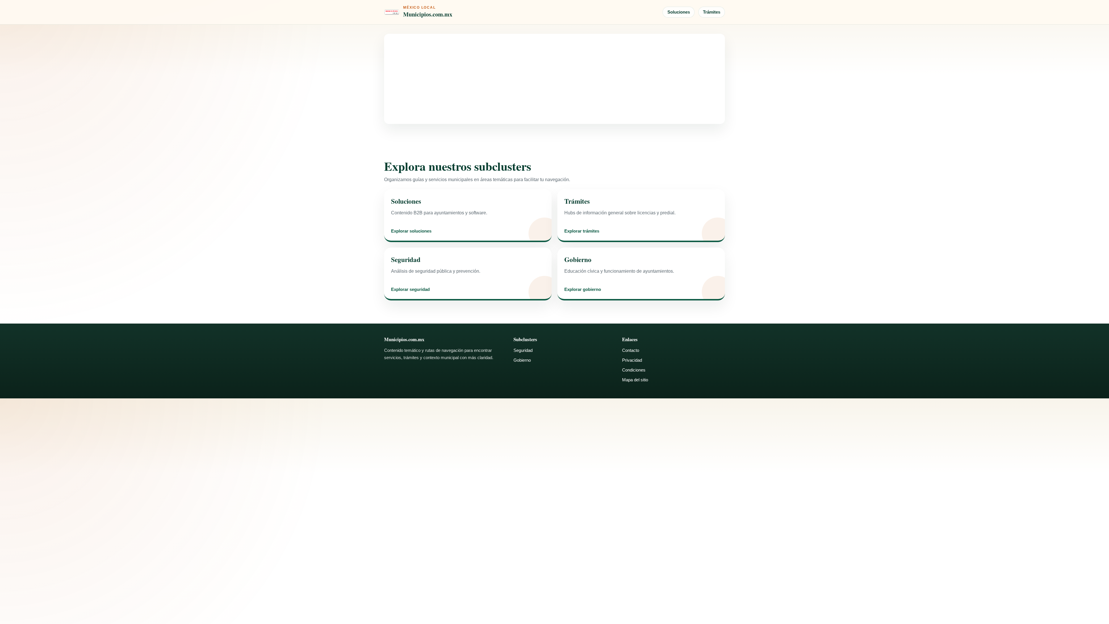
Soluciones (678, 12)
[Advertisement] (554, 78)
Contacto (630, 350)
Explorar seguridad (410, 289)
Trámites (711, 12)
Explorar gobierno (582, 289)
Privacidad (632, 360)
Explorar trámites (581, 231)
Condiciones (633, 369)
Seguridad (523, 350)
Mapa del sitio (635, 379)
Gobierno (522, 360)
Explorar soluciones (411, 231)
